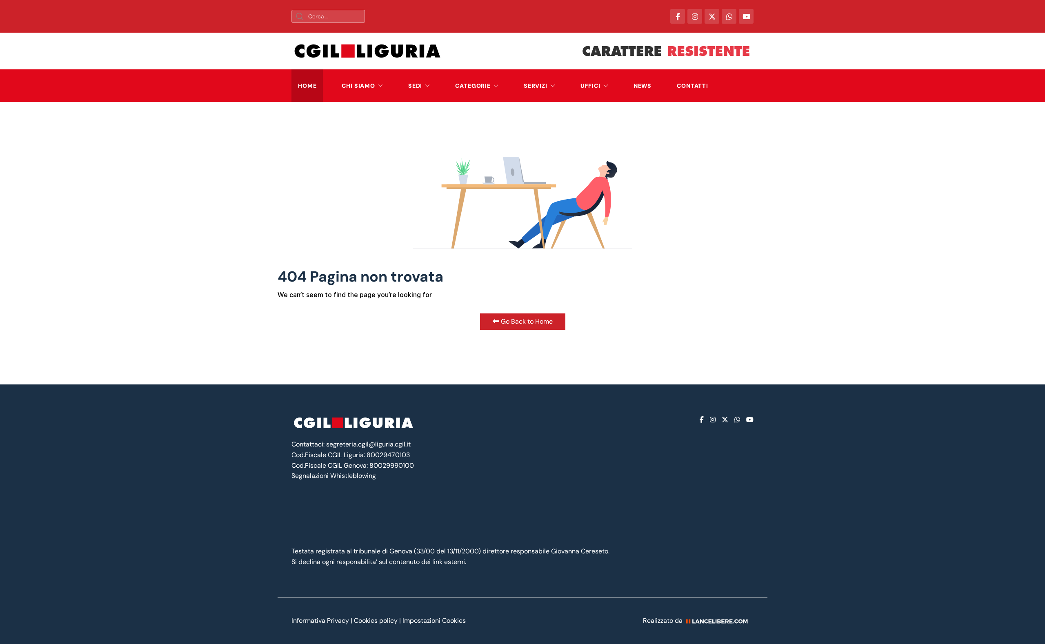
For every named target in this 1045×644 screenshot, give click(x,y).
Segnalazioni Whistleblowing (333, 475)
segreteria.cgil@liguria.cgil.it (368, 444)
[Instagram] (713, 419)
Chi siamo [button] (358, 85)
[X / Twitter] (712, 16)
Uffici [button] (590, 85)
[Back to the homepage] (367, 51)
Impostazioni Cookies (434, 620)
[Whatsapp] (737, 419)
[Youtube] (750, 419)
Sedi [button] (415, 85)
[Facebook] (702, 419)
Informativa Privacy (321, 620)
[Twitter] (725, 419)
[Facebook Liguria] (677, 16)
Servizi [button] (535, 85)
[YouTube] (746, 16)
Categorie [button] (473, 85)
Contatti (692, 85)
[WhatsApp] (729, 16)
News (642, 85)
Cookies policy (376, 620)
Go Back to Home (526, 321)
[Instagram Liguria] (694, 16)
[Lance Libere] (720, 620)
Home (307, 85)
